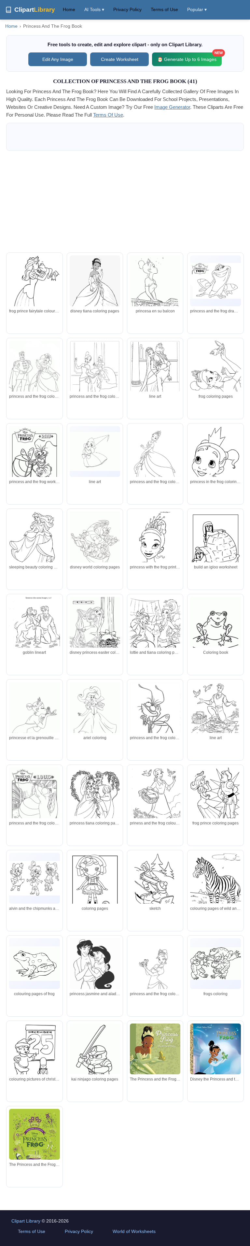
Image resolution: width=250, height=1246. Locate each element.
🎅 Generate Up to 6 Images (189, 57)
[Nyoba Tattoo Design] (34, 540)
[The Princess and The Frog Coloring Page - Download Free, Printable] (34, 800)
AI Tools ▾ (94, 9)
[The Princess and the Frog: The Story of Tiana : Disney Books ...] (155, 1058)
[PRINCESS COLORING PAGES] (95, 289)
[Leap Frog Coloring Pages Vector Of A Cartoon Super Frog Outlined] (215, 963)
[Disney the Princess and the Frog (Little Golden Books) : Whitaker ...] (215, 1054)
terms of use (108, 115)
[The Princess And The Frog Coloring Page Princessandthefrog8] (34, 459)
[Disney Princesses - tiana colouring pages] (34, 628)
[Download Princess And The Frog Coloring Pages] (34, 878)
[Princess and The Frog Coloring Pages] (95, 376)
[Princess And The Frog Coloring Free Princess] (34, 715)
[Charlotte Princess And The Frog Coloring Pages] (95, 451)
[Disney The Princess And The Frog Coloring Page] (34, 371)
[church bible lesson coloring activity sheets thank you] (215, 884)
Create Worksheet (119, 59)
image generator (172, 107)
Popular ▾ (197, 9)
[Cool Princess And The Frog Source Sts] (155, 971)
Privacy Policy (127, 9)
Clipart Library (25, 1221)
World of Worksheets (134, 1231)
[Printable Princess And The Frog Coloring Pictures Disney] (155, 461)
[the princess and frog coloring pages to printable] (34, 288)
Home (69, 9)
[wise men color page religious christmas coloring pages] (95, 885)
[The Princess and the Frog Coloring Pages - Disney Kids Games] (215, 373)
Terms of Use (164, 9)
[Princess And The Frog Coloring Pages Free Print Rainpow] (34, 963)
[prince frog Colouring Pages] (215, 799)
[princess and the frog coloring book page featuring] (215, 544)
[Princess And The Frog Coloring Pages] (155, 288)
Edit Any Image (57, 59)
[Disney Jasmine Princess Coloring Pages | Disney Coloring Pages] (95, 972)
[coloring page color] (155, 884)
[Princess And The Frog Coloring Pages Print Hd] (215, 632)
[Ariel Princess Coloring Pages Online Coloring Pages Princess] (95, 717)
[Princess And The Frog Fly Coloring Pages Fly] (155, 717)
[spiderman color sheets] (95, 1065)
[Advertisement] (125, 201)
